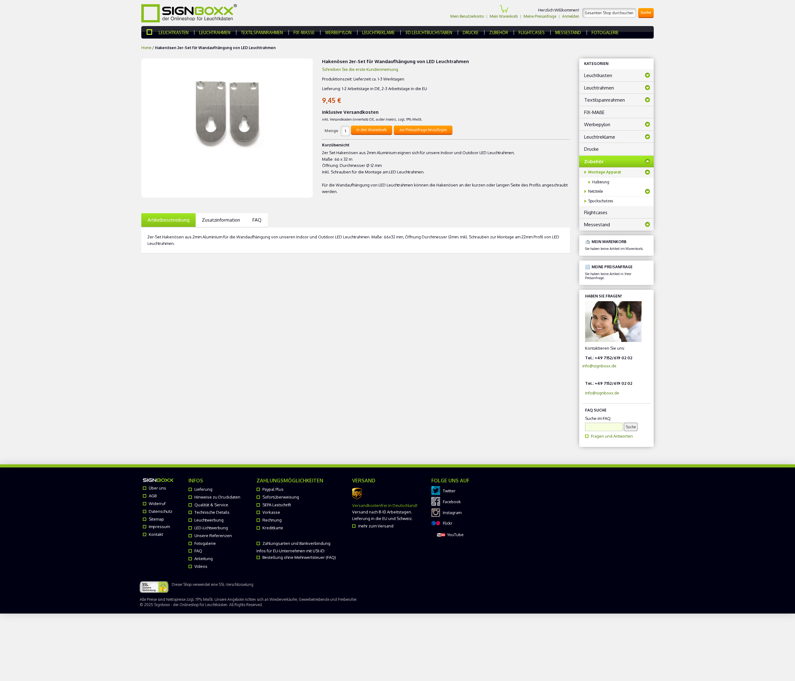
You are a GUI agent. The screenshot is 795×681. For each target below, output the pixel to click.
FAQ (256, 220)
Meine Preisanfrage (540, 16)
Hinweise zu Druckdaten (217, 497)
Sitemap (156, 519)
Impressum (159, 526)
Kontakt (156, 534)
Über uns (157, 487)
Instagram (452, 512)
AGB (153, 495)
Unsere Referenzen (213, 535)
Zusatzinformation (221, 220)
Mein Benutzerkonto (467, 16)
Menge (331, 130)
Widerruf (157, 503)
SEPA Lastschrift (276, 504)
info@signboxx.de (599, 365)
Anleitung (203, 558)
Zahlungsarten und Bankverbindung (296, 543)
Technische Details (211, 512)
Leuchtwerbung (209, 520)
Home (146, 47)
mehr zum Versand (375, 525)
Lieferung (203, 489)
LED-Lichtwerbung (211, 527)
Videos (200, 566)
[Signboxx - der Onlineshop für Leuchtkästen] (189, 13)
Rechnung (272, 520)
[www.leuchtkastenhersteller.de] (153, 32)
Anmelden (570, 16)
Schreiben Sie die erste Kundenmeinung (360, 69)
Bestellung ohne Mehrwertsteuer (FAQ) (299, 557)
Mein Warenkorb (504, 16)
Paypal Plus (273, 489)
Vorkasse (271, 512)
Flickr (447, 523)
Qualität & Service (211, 504)
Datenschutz (160, 511)
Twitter (449, 490)
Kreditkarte (272, 527)
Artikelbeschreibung (168, 220)
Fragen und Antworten (612, 436)
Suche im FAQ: (598, 418)
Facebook (452, 501)
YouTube (455, 534)
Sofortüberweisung (280, 497)
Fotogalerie (205, 543)
